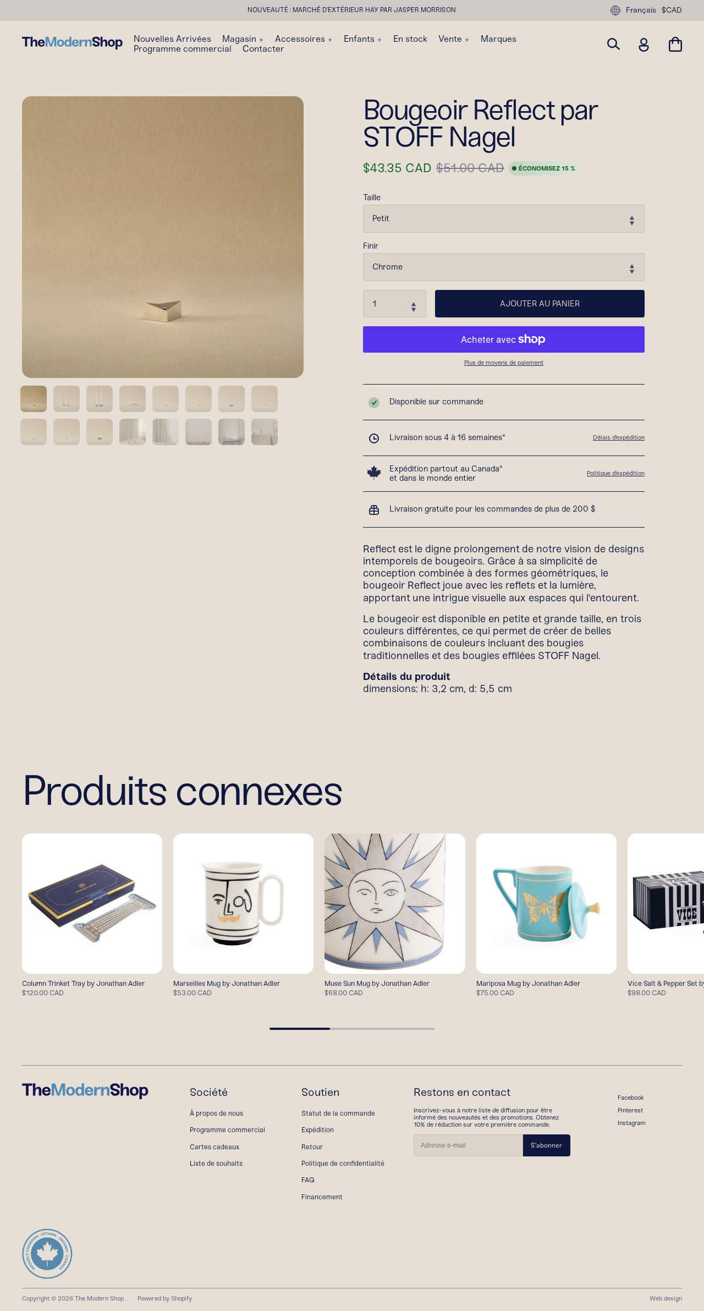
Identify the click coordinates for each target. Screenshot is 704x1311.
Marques (498, 39)
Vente (451, 39)
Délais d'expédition (619, 437)
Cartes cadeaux (214, 1147)
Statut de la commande (338, 1113)
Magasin (240, 39)
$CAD (672, 10)
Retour (312, 1147)
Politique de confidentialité (342, 1163)
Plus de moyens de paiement (503, 362)
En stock (410, 39)
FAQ (308, 1180)
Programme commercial (183, 49)
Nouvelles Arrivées (172, 39)
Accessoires (301, 39)
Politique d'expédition (616, 473)
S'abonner (546, 1145)
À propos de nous (216, 1113)
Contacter (263, 49)
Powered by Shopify (165, 1298)
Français (641, 10)
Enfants (360, 39)
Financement (322, 1197)
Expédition (317, 1130)
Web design (666, 1298)
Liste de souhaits (216, 1163)
